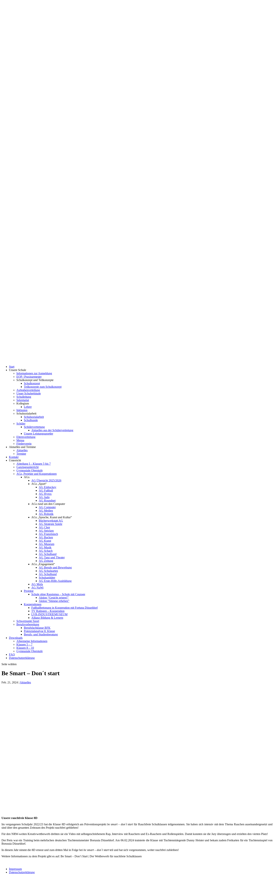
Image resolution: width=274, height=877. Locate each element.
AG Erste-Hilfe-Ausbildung (55, 580)
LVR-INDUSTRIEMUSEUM (49, 614)
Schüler (20, 423)
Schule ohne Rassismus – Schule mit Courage (58, 594)
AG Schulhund (48, 574)
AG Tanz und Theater (52, 557)
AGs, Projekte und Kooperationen (36, 473)
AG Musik (45, 547)
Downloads (16, 637)
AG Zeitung (46, 560)
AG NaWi (37, 587)
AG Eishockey (47, 487)
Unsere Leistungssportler (38, 433)
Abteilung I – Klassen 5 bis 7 (33, 463)
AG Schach (46, 550)
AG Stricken (46, 530)
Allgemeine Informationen (31, 641)
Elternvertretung (25, 436)
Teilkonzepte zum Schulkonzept (43, 386)
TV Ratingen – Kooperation (47, 611)
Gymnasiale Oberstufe (29, 470)
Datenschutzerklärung (22, 657)
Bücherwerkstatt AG (51, 520)
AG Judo (44, 497)
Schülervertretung (34, 426)
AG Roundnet (47, 500)
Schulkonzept (32, 383)
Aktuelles (22, 450)
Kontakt (13, 457)
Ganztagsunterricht (27, 467)
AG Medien (46, 510)
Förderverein (24, 443)
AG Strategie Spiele (50, 524)
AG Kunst (45, 540)
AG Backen (46, 537)
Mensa (20, 440)
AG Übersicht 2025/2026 (46, 480)
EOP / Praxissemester (29, 376)
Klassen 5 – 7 (24, 644)
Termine (21, 453)
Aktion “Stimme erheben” (54, 601)
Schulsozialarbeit (34, 416)
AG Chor (44, 527)
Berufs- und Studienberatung (41, 634)
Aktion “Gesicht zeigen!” (54, 597)
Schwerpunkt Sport (27, 621)
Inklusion (21, 410)
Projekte (29, 590)
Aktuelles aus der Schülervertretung (52, 430)
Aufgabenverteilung (28, 390)
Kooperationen (32, 604)
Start (11, 366)
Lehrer (28, 406)
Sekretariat (22, 400)
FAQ (12, 654)
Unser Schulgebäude (28, 393)
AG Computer (47, 507)
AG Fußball (46, 490)
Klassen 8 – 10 (25, 647)
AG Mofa (37, 584)
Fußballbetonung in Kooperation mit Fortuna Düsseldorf (64, 607)
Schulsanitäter (47, 577)
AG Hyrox (45, 493)
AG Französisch (48, 534)
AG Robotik (46, 513)
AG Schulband (47, 554)
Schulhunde (31, 420)
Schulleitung (23, 396)
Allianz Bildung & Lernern (47, 617)
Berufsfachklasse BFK (37, 627)
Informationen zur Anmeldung (34, 373)
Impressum (15, 868)
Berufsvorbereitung (27, 624)
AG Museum (46, 544)
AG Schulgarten (48, 570)
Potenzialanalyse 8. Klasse (39, 631)
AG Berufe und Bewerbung (55, 567)
